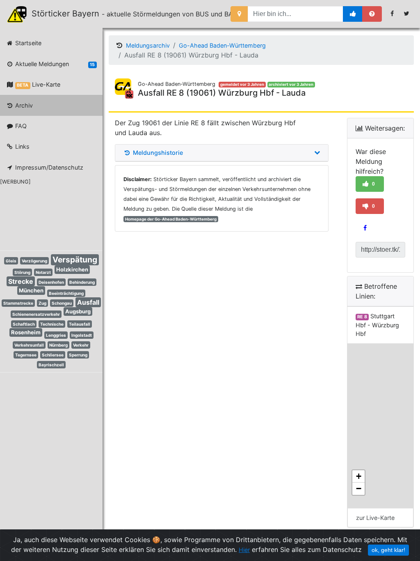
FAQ (20, 125)
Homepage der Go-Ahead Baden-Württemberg (171, 219)
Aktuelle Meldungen (54, 63)
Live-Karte (38, 84)
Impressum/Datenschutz (48, 167)
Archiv (23, 105)
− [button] (358, 488)
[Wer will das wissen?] (372, 14)
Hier (244, 549)
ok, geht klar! (388, 550)
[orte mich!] (239, 14)
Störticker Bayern (69, 13)
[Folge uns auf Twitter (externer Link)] (406, 13)
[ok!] (353, 14)
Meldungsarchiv (148, 45)
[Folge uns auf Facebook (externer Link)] (392, 13)
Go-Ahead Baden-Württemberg (222, 45)
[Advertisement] (45, 216)
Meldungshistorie (157, 152)
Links (22, 146)
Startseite (27, 42)
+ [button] (358, 476)
